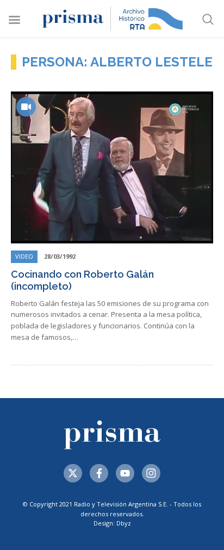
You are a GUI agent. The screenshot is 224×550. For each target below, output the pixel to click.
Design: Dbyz (112, 523)
